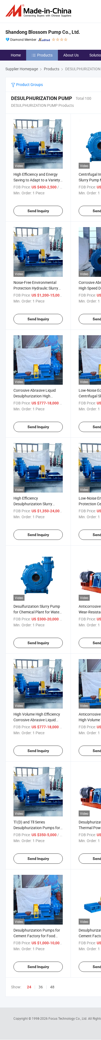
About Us (71, 55)
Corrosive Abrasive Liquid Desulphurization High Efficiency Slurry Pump (34, 396)
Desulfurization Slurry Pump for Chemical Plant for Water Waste (37, 612)
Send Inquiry (38, 211)
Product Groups (29, 84)
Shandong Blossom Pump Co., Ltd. (42, 32)
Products (45, 55)
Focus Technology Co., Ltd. (68, 1018)
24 (29, 987)
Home (16, 55)
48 (52, 986)
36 (41, 986)
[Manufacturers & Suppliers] (39, 10)
